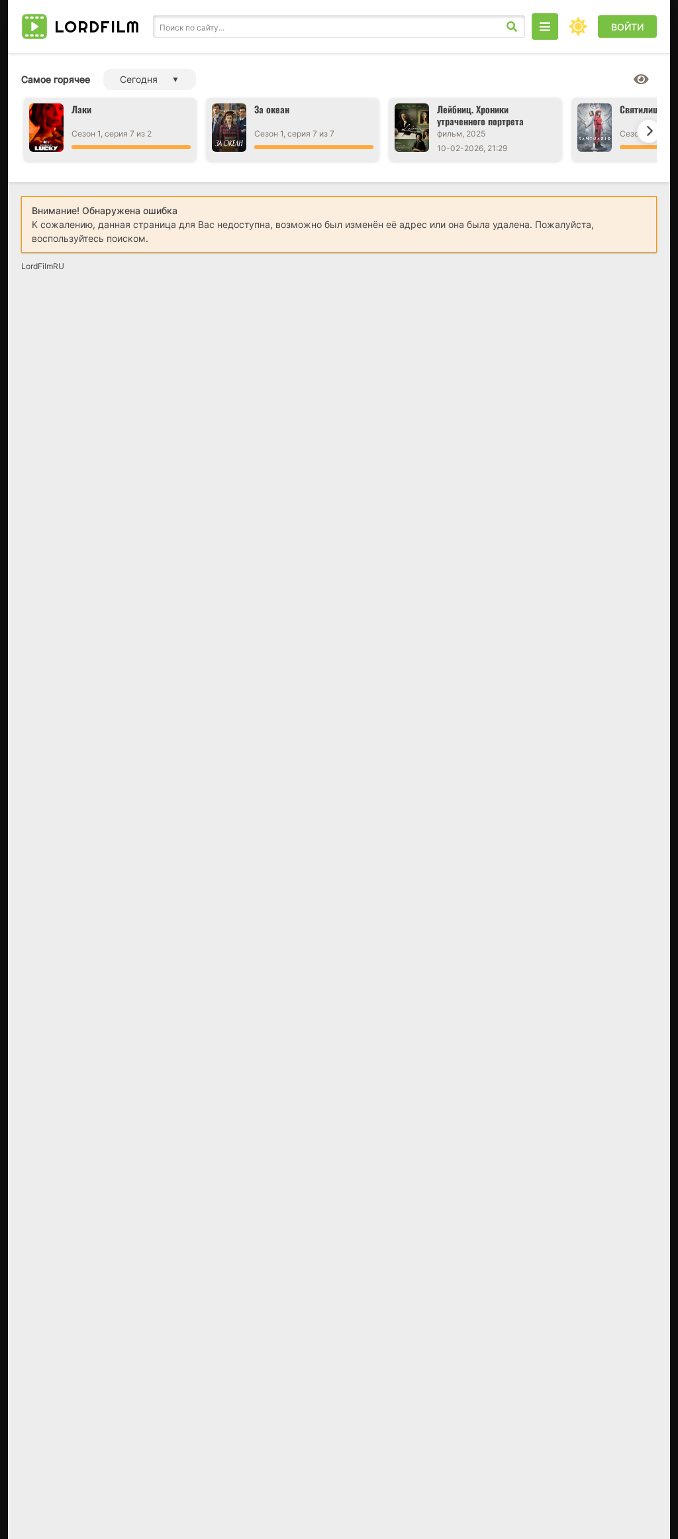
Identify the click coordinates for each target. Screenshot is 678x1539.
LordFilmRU (42, 266)
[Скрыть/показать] (641, 79)
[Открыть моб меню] (545, 26)
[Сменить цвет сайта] (578, 26)
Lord (97, 26)
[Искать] (512, 26)
